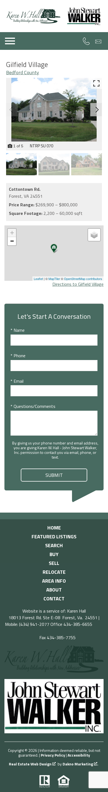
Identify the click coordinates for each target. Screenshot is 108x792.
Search (54, 545)
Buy (54, 554)
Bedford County (22, 72)
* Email (17, 381)
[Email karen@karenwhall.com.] (98, 41)
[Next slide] (97, 109)
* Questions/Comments (33, 406)
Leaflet (38, 278)
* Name (18, 330)
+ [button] (12, 232)
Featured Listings (54, 536)
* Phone (18, 355)
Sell (54, 563)
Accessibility (79, 755)
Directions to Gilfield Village (78, 284)
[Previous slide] (11, 109)
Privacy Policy (53, 755)
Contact (54, 598)
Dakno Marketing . (80, 764)
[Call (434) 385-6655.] (86, 41)
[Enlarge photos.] (96, 83)
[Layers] (94, 235)
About (54, 589)
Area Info (54, 581)
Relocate (54, 572)
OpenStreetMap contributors (83, 278)
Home (54, 527)
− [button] (12, 241)
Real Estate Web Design (30, 764)
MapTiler (54, 278)
